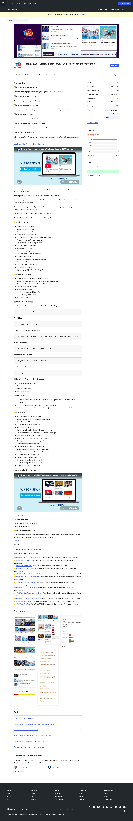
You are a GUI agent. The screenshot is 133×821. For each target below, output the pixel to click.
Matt (106, 793)
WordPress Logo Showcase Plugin (27, 577)
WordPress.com (109, 790)
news (116, 110)
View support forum (94, 175)
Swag (81, 799)
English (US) (115, 106)
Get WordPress (124, 3)
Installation (38, 75)
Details (18, 75)
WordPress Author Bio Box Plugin (27, 574)
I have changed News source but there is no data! (31, 741)
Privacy (9, 799)
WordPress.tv (60, 799)
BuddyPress (108, 799)
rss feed (116, 117)
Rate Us (16, 540)
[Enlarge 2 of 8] (33, 649)
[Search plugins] (26, 20)
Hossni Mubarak (32, 67)
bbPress (107, 796)
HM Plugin (37, 549)
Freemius (21, 771)
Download (114, 65)
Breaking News (110, 110)
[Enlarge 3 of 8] (33, 676)
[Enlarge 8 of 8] (80, 617)
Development (50, 75)
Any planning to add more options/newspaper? (29, 747)
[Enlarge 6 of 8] (56, 626)
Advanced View (92, 123)
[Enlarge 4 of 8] (33, 691)
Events (81, 793)
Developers (58, 796)
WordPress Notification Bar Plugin (27, 568)
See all (117, 155)
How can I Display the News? (24, 718)
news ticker (109, 117)
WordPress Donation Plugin (25, 560)
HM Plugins (34, 553)
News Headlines (113, 113)
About (9, 790)
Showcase (34, 790)
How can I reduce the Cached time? (26, 730)
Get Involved (83, 790)
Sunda (26, 809)
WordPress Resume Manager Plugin (28, 582)
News (9, 793)
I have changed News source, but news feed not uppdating (34, 724)
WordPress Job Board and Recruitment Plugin (31, 593)
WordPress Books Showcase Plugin (28, 557)
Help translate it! (81, 14)
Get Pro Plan (18, 515)
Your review (91, 155)
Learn (57, 790)
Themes (33, 793)
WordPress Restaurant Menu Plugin (28, 587)
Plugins (33, 796)
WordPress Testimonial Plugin (26, 601)
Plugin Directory (12, 9)
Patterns (33, 799)
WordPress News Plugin (24, 566)
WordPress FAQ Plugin (23, 604)
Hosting (9, 796)
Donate (82, 796)
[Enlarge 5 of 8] (56, 617)
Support (116, 75)
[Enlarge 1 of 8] (33, 617)
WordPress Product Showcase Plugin (28, 598)
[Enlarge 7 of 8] (56, 647)
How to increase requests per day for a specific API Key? (33, 735)
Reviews (27, 75)
